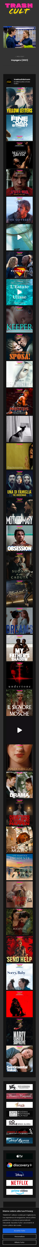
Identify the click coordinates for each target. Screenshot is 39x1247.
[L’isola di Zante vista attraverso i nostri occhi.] (19, 292)
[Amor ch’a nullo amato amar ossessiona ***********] (19, 538)
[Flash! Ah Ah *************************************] (19, 401)
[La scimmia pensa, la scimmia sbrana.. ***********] (19, 1004)
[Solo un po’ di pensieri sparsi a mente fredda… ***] (19, 593)
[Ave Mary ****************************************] (19, 511)
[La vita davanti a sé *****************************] (19, 976)
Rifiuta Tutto (19, 1242)
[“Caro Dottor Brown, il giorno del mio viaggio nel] (19, 429)
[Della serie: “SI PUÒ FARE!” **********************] (19, 347)
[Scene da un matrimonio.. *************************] (19, 812)
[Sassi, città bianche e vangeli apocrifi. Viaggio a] (19, 730)
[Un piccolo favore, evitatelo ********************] (19, 484)
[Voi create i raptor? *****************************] (19, 128)
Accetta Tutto (19, 1231)
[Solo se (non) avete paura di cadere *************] (19, 566)
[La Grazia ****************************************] (19, 757)
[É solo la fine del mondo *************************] (19, 1059)
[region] (19, 1227)
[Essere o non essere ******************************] (19, 922)
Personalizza (19, 1236)
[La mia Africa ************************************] (19, 648)
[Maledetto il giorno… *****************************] (19, 785)
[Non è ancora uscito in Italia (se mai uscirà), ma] (19, 675)
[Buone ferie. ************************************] (19, 949)
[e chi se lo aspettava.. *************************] (19, 456)
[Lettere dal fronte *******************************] (19, 100)
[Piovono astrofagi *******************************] (19, 840)
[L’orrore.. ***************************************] (19, 703)
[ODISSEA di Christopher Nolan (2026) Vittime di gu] (19, 210)
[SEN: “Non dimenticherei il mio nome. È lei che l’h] (19, 237)
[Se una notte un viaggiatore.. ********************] (19, 867)
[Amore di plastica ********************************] (19, 894)
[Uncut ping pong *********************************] (19, 1031)
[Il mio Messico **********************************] (19, 620)
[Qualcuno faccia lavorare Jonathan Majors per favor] (19, 155)
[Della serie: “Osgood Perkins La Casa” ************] (19, 319)
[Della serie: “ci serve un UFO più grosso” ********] (19, 374)
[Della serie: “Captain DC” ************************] (19, 265)
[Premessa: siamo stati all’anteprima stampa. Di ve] (19, 182)
